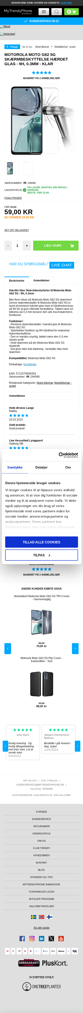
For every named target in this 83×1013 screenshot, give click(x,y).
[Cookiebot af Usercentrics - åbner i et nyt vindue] (59, 455)
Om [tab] (68, 467)
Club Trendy (41, 848)
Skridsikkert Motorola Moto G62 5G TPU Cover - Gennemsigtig (41, 598)
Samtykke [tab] (15, 467)
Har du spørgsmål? (40, 265)
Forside (41, 811)
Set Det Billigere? (16, 230)
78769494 (47, 789)
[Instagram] (32, 938)
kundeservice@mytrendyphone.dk (40, 784)
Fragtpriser (13, 198)
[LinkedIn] (41, 938)
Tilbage (14, 47)
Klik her (66, 3)
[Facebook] (22, 938)
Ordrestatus (41, 833)
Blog (41, 870)
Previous (7, 648)
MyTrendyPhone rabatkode (41, 884)
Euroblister (30, 364)
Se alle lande (42, 927)
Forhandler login (41, 891)
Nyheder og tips (41, 877)
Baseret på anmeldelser (41, 78)
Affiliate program (41, 899)
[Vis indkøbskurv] (71, 11)
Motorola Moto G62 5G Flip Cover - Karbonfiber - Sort (41, 660)
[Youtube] (61, 938)
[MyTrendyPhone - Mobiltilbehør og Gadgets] (18, 11)
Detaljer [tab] (41, 467)
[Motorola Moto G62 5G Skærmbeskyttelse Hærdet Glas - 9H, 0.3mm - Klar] (11, 168)
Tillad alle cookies (41, 542)
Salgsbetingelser (41, 906)
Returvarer (41, 826)
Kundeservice (41, 819)
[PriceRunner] (29, 963)
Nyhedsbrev (41, 855)
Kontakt (41, 862)
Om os (41, 841)
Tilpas (39, 555)
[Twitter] (51, 938)
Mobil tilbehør (45, 382)
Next (75, 648)
